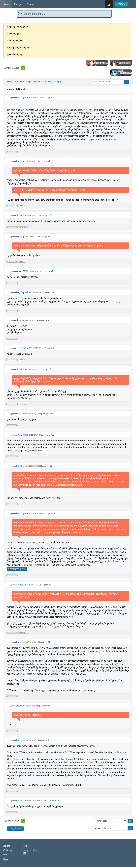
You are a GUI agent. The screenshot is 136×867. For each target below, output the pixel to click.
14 (51, 584)
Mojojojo (21, 161)
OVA (5, 859)
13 (53, 513)
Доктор (20, 320)
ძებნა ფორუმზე (15, 40)
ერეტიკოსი (22, 348)
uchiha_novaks (24, 800)
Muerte (20, 642)
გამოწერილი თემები (18, 47)
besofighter (22, 97)
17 (49, 740)
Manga (18, 4)
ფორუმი (10, 82)
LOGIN (121, 4)
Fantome (21, 413)
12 (51, 465)
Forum (30, 4)
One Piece (38, 82)
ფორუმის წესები (15, 54)
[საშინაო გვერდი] (21, 205)
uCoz (34, 850)
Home (5, 4)
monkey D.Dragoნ (53, 82)
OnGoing (7, 850)
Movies (6, 854)
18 (57, 800)
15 (49, 642)
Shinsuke (21, 215)
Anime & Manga (24, 82)
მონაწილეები (14, 33)
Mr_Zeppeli (22, 292)
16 (49, 705)
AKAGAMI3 (22, 271)
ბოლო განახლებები (17, 26)
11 (53, 434)
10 (51, 413)
